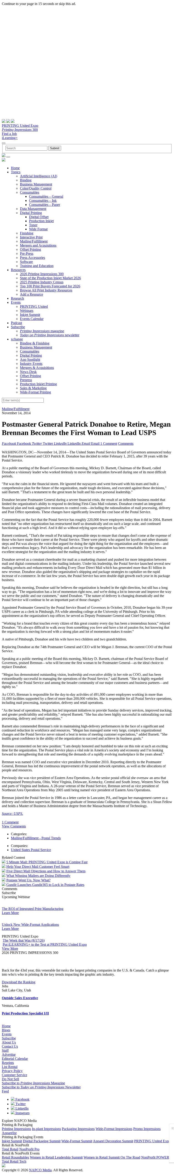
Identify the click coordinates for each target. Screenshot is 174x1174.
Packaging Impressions (78, 1129)
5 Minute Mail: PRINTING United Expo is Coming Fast (46, 862)
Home (15, 168)
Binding (25, 180)
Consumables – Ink (43, 200)
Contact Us (10, 1046)
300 (20, 130)
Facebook (21, 1099)
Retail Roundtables (15, 1157)
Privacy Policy (12, 1071)
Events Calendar (32, 319)
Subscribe (18, 327)
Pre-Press (26, 253)
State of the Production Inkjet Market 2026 (50, 278)
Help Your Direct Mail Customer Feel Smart (37, 866)
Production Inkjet (41, 221)
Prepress (26, 380)
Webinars (26, 311)
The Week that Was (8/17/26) (24, 940)
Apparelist (9, 1133)
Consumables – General (46, 196)
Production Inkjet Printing (38, 384)
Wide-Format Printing (35, 392)
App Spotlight (30, 359)
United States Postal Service (31, 850)
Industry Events (31, 364)
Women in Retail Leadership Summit (56, 1157)
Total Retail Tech (14, 1161)
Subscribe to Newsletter (41, 1087)
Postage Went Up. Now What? (28, 880)
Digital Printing (31, 213)
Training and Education (36, 266)
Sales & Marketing (33, 388)
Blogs (6, 1030)
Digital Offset (38, 217)
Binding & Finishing (34, 343)
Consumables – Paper (44, 205)
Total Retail (10, 1149)
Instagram (21, 1113)
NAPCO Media (40, 1170)
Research (17, 298)
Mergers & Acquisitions (37, 368)
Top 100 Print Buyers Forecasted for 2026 (50, 286)
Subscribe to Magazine (33, 1083)
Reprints (8, 1063)
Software (26, 262)
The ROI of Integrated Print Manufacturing (32, 909)
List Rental (9, 1067)
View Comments (14, 826)
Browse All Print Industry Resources (46, 290)
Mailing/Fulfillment (34, 241)
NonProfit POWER (155, 1157)
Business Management (36, 184)
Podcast (16, 323)
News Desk (28, 372)
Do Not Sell (10, 1079)
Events (16, 302)
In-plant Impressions (46, 1129)
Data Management (33, 209)
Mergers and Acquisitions (38, 245)
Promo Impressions (147, 1129)
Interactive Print (31, 237)
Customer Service (14, 1075)
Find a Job (9, 134)
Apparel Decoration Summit (113, 1141)
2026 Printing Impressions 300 (42, 274)
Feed (5, 1091)
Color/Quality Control (35, 188)
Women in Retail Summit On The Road (112, 1157)
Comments (125, 443)
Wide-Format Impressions (114, 1129)
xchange (17, 339)
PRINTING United (34, 306)
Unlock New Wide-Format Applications (30, 924)
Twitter (20, 1104)
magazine (42, 331)
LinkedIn (21, 1108)
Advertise (9, 1054)
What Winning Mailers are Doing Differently (38, 876)
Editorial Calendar (15, 1059)
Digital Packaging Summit (41, 1141)
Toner (33, 225)
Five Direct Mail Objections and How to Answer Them (45, 871)
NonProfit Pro (29, 1149)
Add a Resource (31, 294)
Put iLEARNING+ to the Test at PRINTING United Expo (45, 944)
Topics (15, 172)
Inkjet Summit (30, 315)
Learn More (10, 913)
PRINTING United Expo (20, 126)
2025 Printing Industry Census (41, 282)
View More (10, 948)
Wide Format (38, 229)
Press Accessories (32, 258)
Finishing (26, 233)
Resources (18, 270)
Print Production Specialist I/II (25, 1013)
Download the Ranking (18, 982)
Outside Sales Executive (20, 998)
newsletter (49, 335)
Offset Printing (30, 249)
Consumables (29, 192)
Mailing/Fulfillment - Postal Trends (36, 838)
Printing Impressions (16, 1129)
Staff (5, 1050)
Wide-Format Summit (76, 1141)
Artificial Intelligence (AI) (38, 176)
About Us (9, 1042)
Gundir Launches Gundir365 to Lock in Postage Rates (45, 885)
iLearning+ (10, 138)
